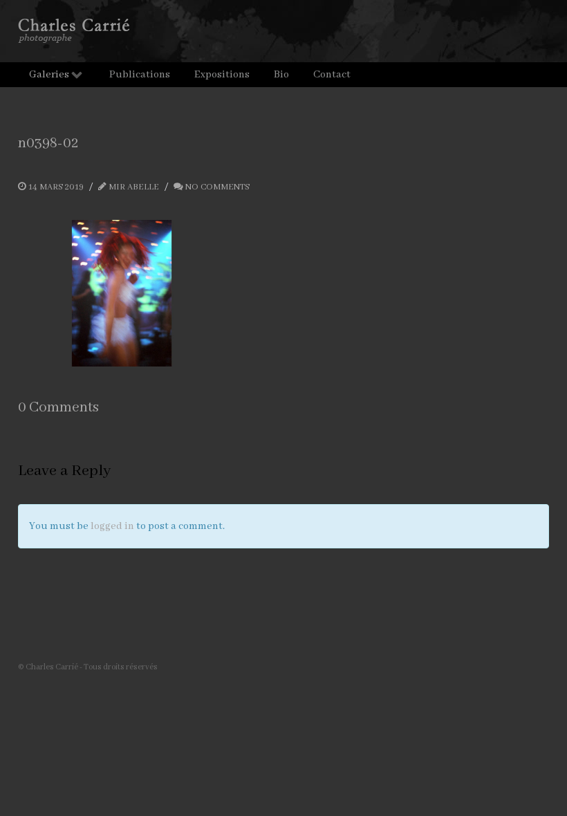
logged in (112, 526)
